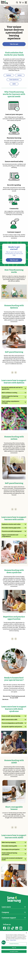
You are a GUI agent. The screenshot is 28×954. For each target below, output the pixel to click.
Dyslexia (8, 75)
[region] (14, 942)
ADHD (14, 84)
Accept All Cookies (14, 951)
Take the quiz (14, 44)
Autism (20, 75)
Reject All (14, 947)
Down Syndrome (14, 79)
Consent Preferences (14, 943)
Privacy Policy (13, 940)
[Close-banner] (26, 932)
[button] (12, 372)
